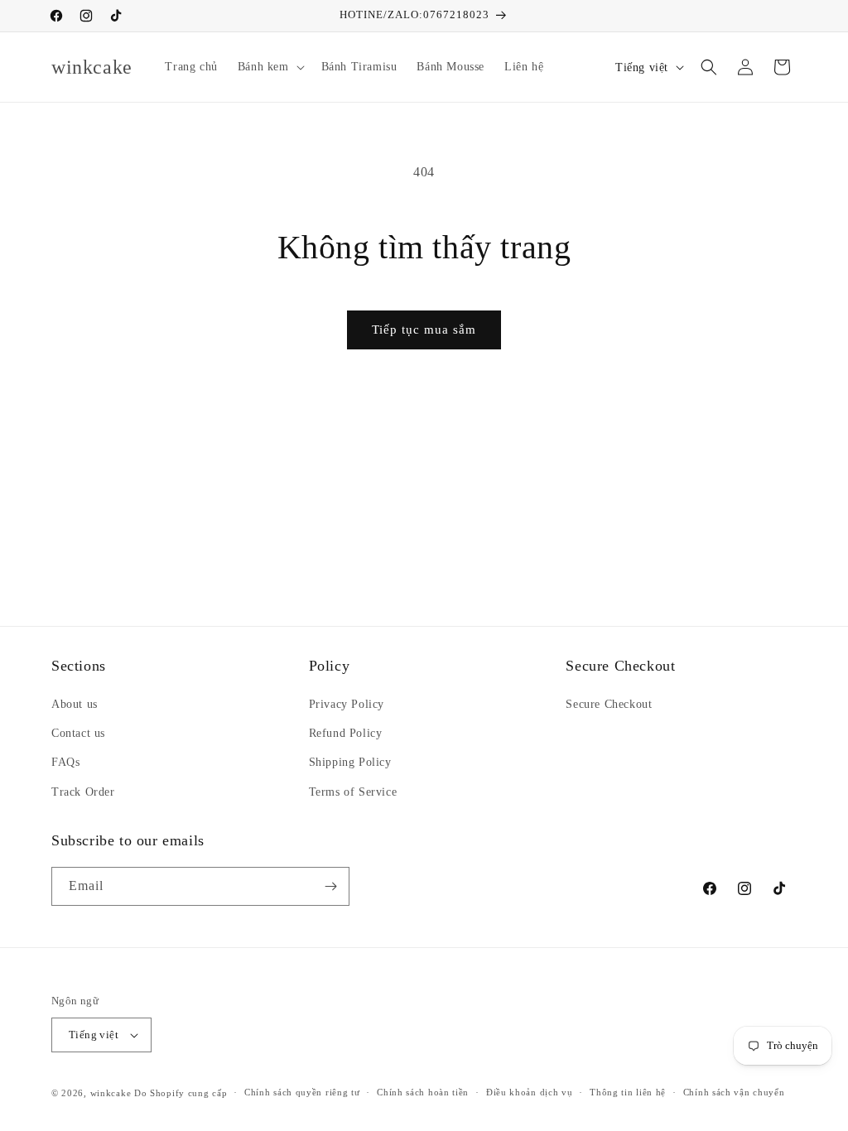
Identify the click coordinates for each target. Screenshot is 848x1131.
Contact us (78, 733)
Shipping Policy (350, 762)
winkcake (111, 1093)
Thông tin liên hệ (628, 1092)
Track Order (83, 792)
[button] (269, 67)
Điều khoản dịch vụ (529, 1092)
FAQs (65, 762)
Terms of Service (353, 792)
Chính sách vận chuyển (734, 1092)
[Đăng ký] (330, 886)
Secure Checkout (609, 704)
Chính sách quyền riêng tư (302, 1092)
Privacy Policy (346, 704)
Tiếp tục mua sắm (424, 329)
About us (74, 704)
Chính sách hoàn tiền (423, 1092)
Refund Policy (346, 733)
